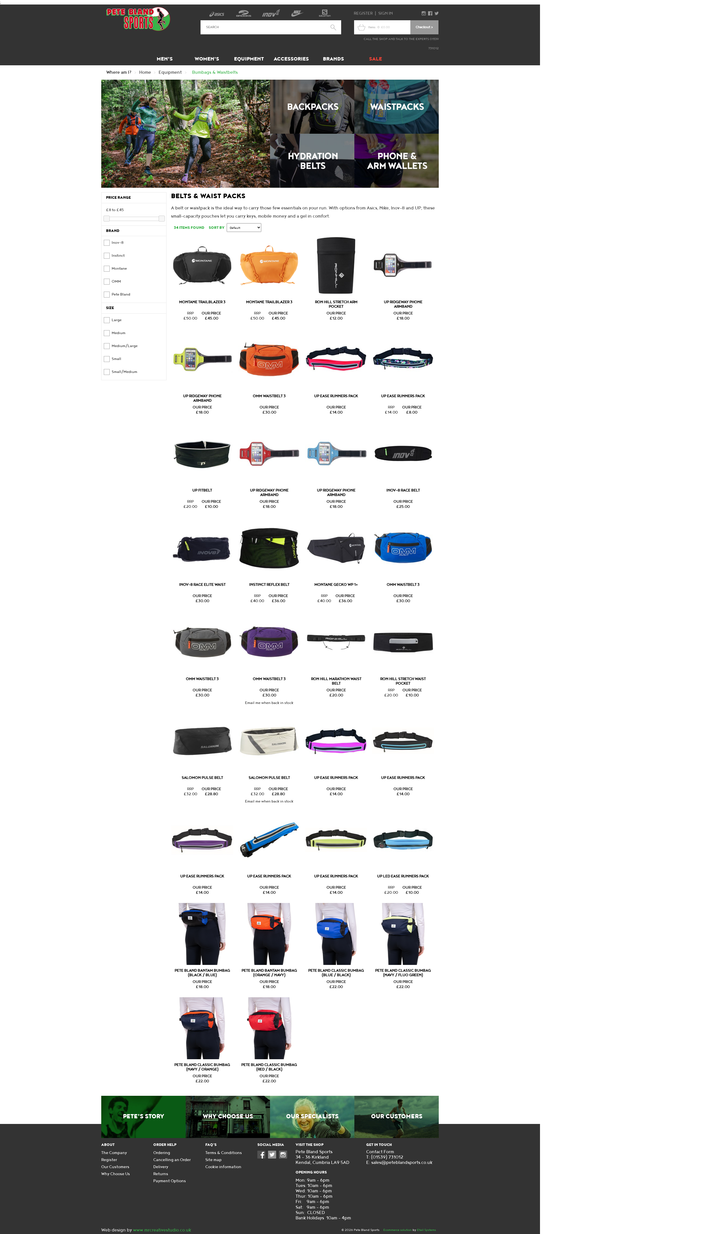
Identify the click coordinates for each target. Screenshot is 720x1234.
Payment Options (169, 1181)
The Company (114, 1152)
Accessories (291, 59)
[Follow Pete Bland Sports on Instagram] (284, 1157)
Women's (207, 59)
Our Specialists (312, 1116)
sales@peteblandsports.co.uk (401, 1162)
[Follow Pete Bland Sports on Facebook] (262, 1157)
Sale (375, 59)
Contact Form (380, 1152)
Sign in (385, 13)
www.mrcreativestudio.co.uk (162, 1230)
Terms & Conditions (223, 1152)
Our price (211, 313)
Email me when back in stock (269, 703)
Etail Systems (426, 1230)
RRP (190, 313)
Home (145, 72)
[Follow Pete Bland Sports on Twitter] (273, 1157)
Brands (333, 59)
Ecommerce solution (397, 1230)
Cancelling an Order (172, 1159)
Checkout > (424, 27)
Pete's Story (143, 1116)
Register (363, 13)
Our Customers (396, 1116)
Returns (160, 1174)
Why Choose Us (228, 1116)
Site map (213, 1159)
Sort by (216, 227)
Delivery (160, 1166)
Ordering (161, 1152)
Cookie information (223, 1166)
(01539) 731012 (387, 1157)
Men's (165, 59)
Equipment (249, 59)
